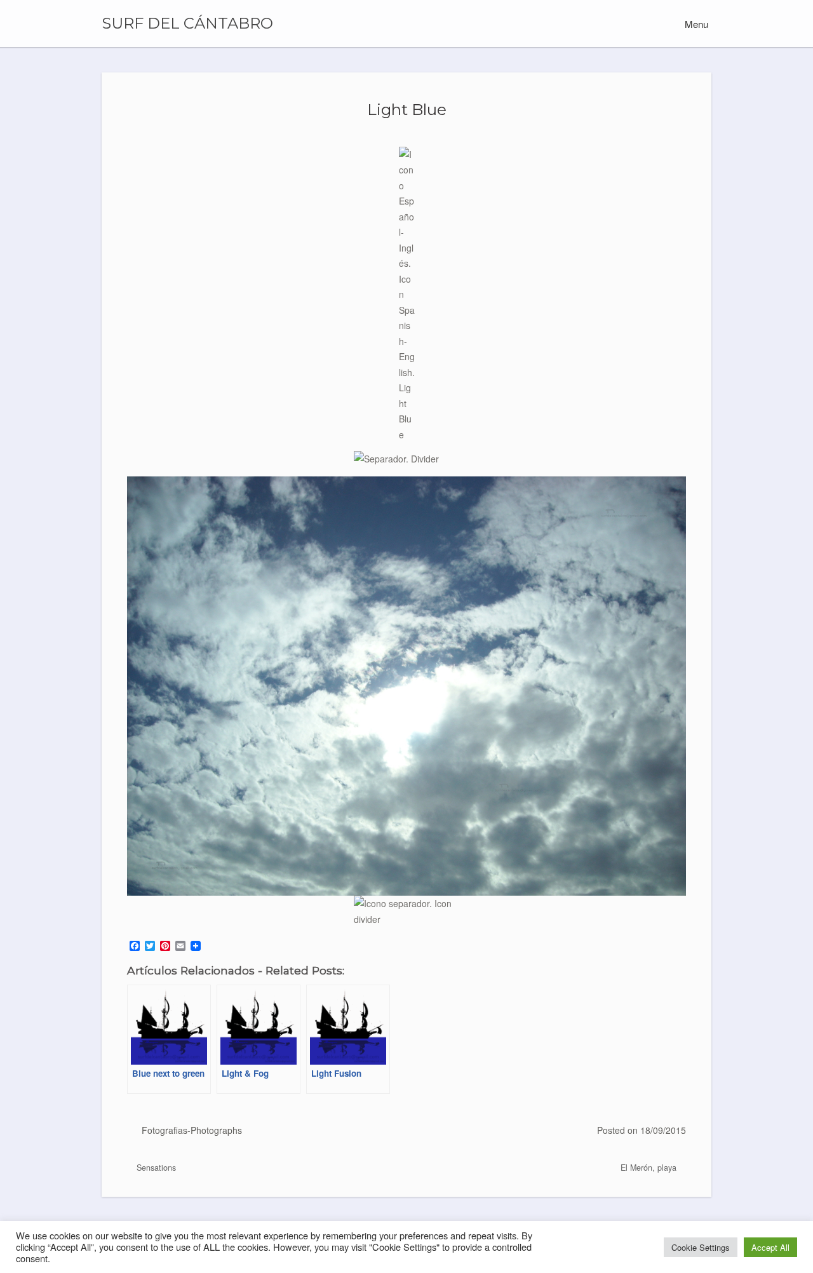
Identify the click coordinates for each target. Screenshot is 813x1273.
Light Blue (407, 109)
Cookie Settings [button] (700, 1247)
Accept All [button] (770, 1247)
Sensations (155, 1167)
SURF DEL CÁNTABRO (187, 23)
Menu (695, 23)
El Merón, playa (650, 1167)
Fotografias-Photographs (192, 1130)
